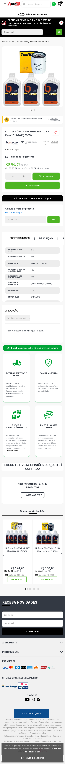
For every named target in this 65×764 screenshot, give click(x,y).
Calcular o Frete (25, 219)
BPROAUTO (12, 143)
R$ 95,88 (13, 168)
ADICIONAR (34, 185)
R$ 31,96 (35, 168)
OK (59, 32)
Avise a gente (33, 495)
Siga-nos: (32, 695)
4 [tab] (38, 589)
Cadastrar (32, 632)
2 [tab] (34, 110)
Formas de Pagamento (22, 156)
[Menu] (5, 4)
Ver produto (17, 579)
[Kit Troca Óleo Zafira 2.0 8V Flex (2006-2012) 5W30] (17, 533)
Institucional (10, 652)
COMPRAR (48, 176)
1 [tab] (30, 110)
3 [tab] (34, 589)
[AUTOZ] (8, 42)
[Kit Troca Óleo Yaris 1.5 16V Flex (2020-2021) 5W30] (47, 533)
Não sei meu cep (13, 212)
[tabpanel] (32, 76)
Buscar (24, 4)
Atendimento (10, 642)
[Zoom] (32, 76)
